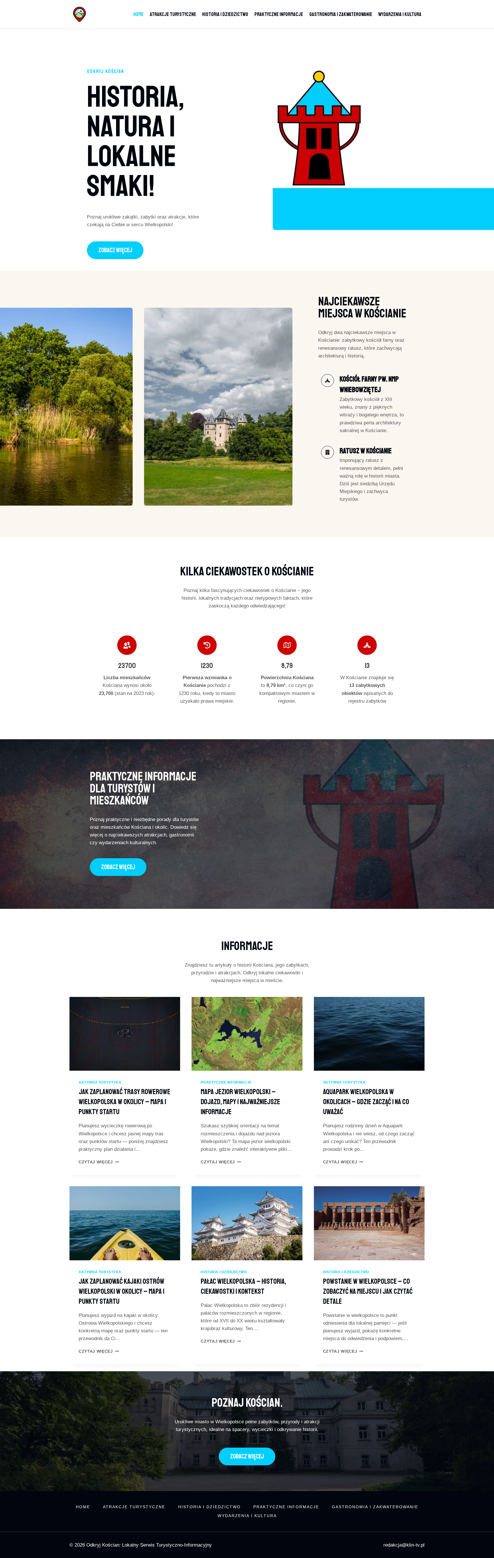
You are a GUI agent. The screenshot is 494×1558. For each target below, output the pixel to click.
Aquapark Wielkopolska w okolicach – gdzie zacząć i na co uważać (366, 1101)
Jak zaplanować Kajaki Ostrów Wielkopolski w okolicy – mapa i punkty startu (121, 1291)
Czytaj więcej (99, 1162)
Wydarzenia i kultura (399, 14)
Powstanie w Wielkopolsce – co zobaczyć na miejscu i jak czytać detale (368, 1291)
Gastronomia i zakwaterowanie (340, 14)
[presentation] (124, 1034)
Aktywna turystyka (100, 1082)
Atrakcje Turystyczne (173, 14)
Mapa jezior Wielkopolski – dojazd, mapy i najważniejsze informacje (240, 1101)
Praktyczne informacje (278, 14)
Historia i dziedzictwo (225, 14)
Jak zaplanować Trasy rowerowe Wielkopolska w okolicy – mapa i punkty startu (124, 1101)
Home (138, 14)
